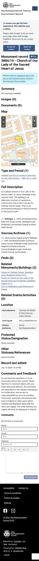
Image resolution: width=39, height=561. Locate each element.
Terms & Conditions (12, 493)
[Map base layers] (3, 122)
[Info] (3, 126)
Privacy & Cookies (12, 498)
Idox (5, 544)
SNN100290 (10, 238)
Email (3, 433)
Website (4, 441)
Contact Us (23, 488)
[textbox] (22, 462)
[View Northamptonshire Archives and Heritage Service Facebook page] (5, 510)
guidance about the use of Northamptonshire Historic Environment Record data (18, 78)
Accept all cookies (11, 48)
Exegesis (18, 541)
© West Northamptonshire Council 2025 (15, 519)
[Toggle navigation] (35, 8)
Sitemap (7, 503)
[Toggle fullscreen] (34, 118)
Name (4, 425)
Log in (6, 555)
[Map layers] (3, 118)
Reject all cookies (27, 48)
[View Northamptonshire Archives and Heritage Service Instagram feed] (13, 510)
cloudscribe (18, 551)
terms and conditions (30, 161)
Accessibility (8, 488)
